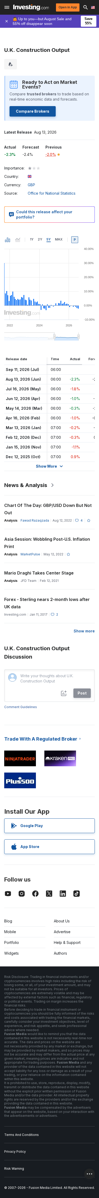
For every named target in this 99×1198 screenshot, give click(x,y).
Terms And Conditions (21, 1135)
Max (59, 239)
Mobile (10, 931)
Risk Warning (14, 1168)
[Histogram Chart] (7, 239)
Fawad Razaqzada (35, 520)
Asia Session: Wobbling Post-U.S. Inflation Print (47, 543)
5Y (48, 239)
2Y (40, 239)
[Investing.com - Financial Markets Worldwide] (31, 7)
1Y (32, 239)
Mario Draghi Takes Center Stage (39, 573)
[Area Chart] (17, 239)
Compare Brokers (32, 111)
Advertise (62, 931)
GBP (31, 185)
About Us (62, 921)
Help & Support (67, 942)
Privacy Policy (15, 1151)
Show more (84, 631)
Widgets (11, 953)
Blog (8, 921)
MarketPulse (30, 554)
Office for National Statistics (52, 193)
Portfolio (11, 942)
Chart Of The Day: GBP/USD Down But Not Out (48, 509)
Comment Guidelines (20, 707)
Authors (60, 953)
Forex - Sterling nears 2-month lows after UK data (47, 603)
